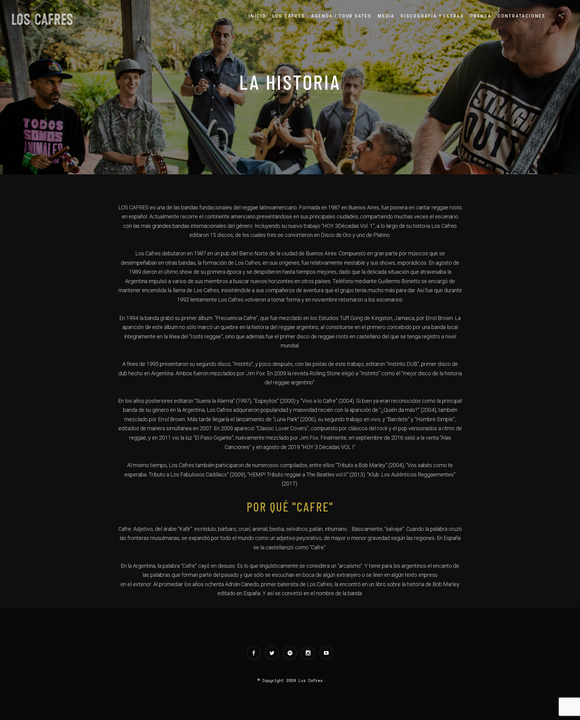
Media (386, 16)
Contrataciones (522, 16)
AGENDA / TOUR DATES (341, 16)
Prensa (480, 16)
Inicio (257, 16)
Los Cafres (288, 16)
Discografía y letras (432, 16)
